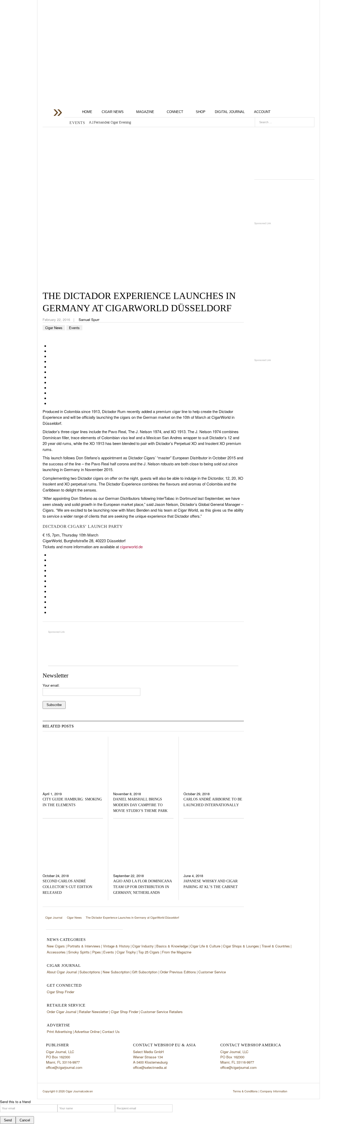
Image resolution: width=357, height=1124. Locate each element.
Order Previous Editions (178, 971)
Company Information (273, 1091)
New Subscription (116, 971)
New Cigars (56, 946)
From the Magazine (176, 952)
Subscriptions (89, 971)
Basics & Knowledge (172, 946)
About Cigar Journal (62, 971)
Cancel (25, 1120)
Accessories (56, 952)
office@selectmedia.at (150, 1067)
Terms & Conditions (245, 1091)
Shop (200, 112)
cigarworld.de (131, 546)
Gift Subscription (144, 971)
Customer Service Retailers (162, 1011)
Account (262, 112)
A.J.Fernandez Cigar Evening (110, 122)
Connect (175, 112)
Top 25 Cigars (148, 952)
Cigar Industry (143, 946)
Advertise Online (87, 1031)
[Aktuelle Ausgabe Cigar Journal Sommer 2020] (284, 151)
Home (87, 112)
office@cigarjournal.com (64, 1067)
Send (8, 1120)
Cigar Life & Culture (205, 946)
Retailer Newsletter (93, 1011)
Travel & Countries (276, 946)
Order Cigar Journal (61, 1011)
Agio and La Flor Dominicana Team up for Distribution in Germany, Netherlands (142, 887)
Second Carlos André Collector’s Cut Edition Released (67, 887)
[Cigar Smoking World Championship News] (284, 200)
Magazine (145, 112)
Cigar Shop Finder (60, 991)
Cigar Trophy (126, 952)
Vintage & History (116, 946)
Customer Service (212, 971)
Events (74, 327)
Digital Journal (230, 112)
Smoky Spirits (79, 952)
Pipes (96, 952)
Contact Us (111, 1031)
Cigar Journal (84, 41)
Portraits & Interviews (83, 946)
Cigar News (113, 112)
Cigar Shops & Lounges (241, 946)
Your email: (51, 685)
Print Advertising (59, 1031)
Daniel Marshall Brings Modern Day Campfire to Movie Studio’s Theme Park (140, 805)
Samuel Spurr (89, 319)
